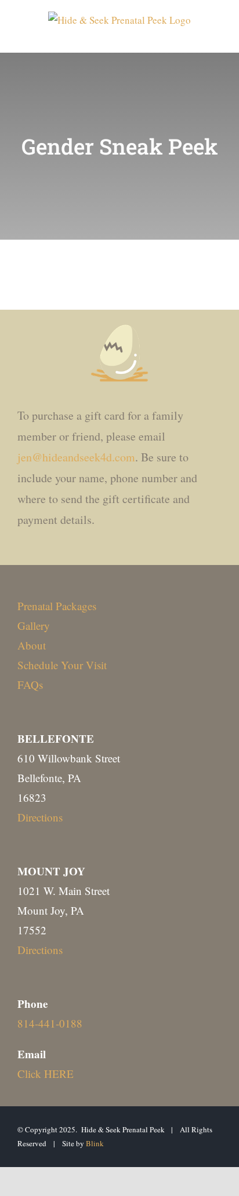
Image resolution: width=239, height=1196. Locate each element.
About (31, 645)
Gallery (33, 625)
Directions (40, 817)
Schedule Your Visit (62, 665)
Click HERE (45, 1073)
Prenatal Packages (56, 606)
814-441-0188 (49, 1023)
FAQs (30, 684)
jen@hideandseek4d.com (76, 457)
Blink (95, 1143)
